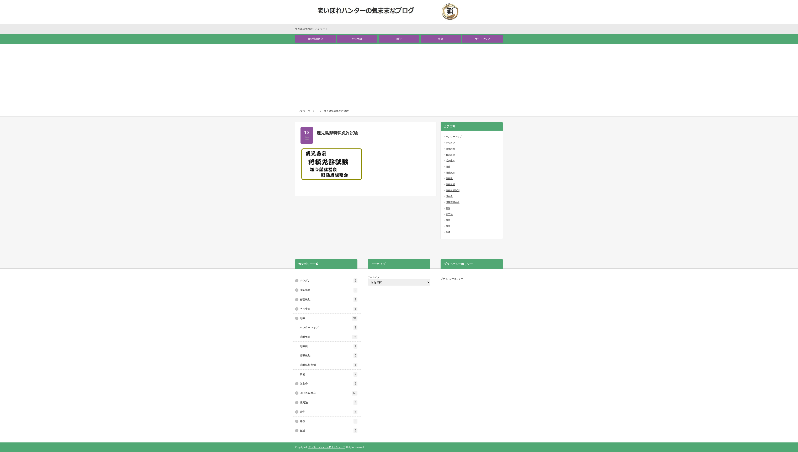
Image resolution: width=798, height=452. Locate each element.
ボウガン (450, 142)
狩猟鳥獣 (450, 184)
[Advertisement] (399, 75)
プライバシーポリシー (452, 278)
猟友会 (449, 196)
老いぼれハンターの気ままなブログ (326, 447)
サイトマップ (482, 38)
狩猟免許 (357, 38)
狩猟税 (449, 178)
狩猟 (448, 166)
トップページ (302, 111)
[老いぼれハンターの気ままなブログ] (388, 11)
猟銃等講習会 (315, 38)
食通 (448, 232)
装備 (448, 208)
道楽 (440, 38)
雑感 (448, 226)
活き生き (450, 160)
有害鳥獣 (450, 154)
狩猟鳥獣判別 (452, 190)
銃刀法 (449, 214)
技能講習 (450, 148)
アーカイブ (373, 277)
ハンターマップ (454, 136)
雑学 (399, 38)
